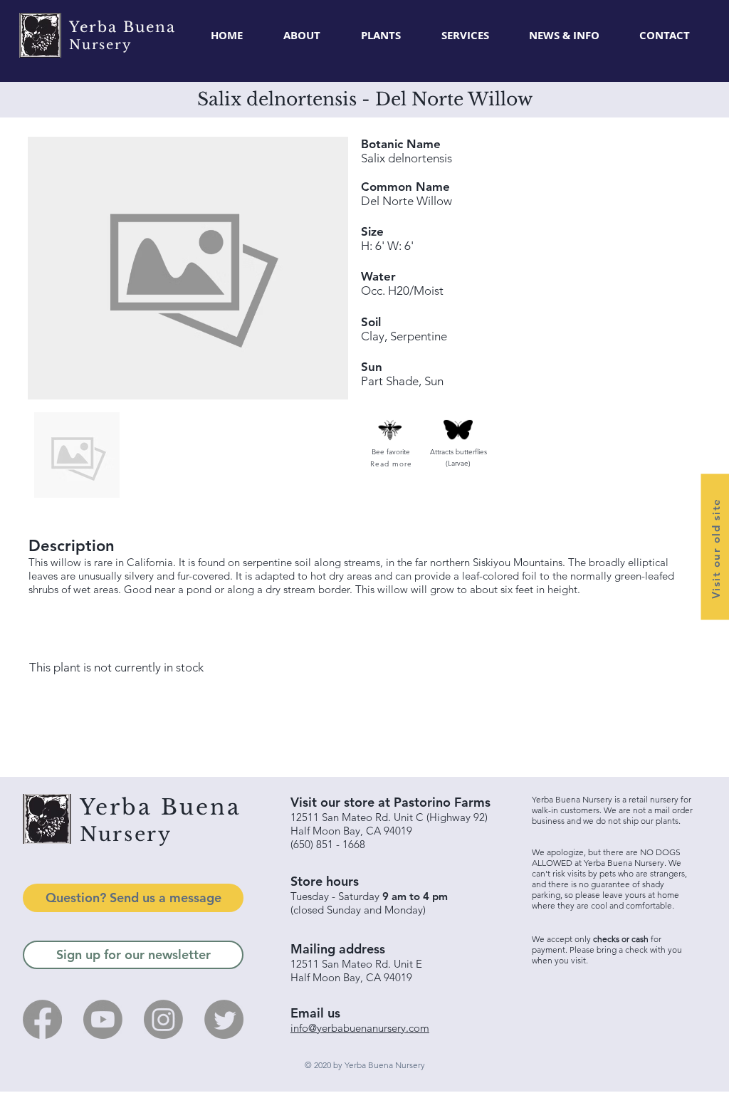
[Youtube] (102, 1019)
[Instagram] (163, 1019)
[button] (380, 35)
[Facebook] (42, 1019)
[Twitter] (223, 1019)
